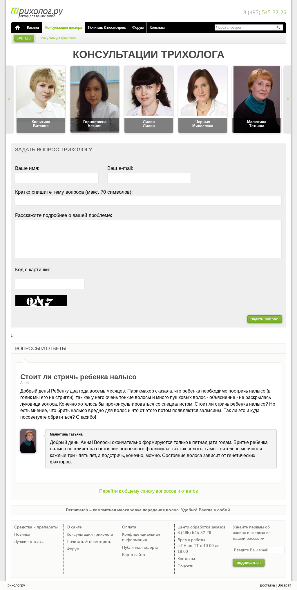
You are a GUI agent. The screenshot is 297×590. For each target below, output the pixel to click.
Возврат (284, 585)
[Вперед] (286, 99)
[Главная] (17, 28)
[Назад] (10, 99)
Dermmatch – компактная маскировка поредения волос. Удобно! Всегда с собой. (148, 510)
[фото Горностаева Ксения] (94, 100)
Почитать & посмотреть (107, 27)
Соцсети (185, 566)
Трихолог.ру (15, 585)
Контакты (157, 27)
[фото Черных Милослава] (202, 100)
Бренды (24, 38)
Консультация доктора (63, 27)
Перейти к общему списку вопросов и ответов (148, 491)
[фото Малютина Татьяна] (256, 100)
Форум (138, 27)
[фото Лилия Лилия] (148, 100)
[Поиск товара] (278, 27)
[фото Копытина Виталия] (40, 100)
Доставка (267, 585)
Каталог (33, 27)
